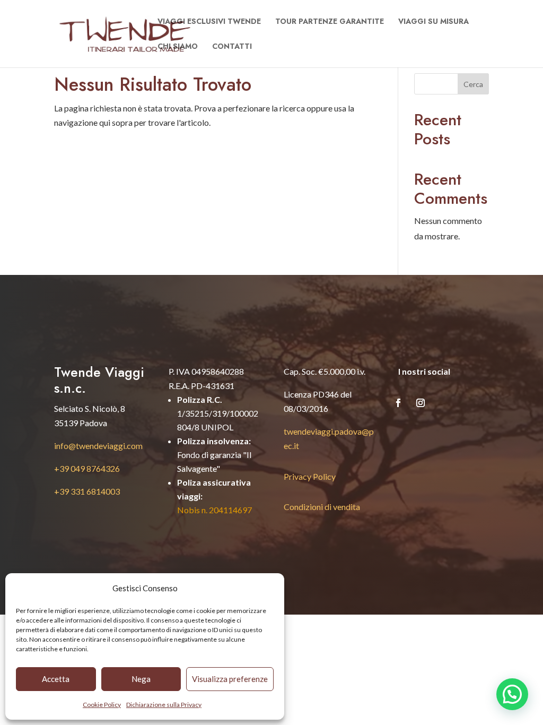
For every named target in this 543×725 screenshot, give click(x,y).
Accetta (55, 679)
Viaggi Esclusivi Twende (209, 22)
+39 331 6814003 (87, 491)
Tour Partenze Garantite (329, 22)
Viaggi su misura (433, 22)
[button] (512, 694)
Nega (141, 679)
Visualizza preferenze (230, 679)
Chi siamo (177, 46)
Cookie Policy (102, 705)
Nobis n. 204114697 (214, 510)
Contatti (232, 46)
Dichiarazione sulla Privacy (164, 705)
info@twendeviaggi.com (98, 446)
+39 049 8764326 (87, 468)
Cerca (473, 84)
